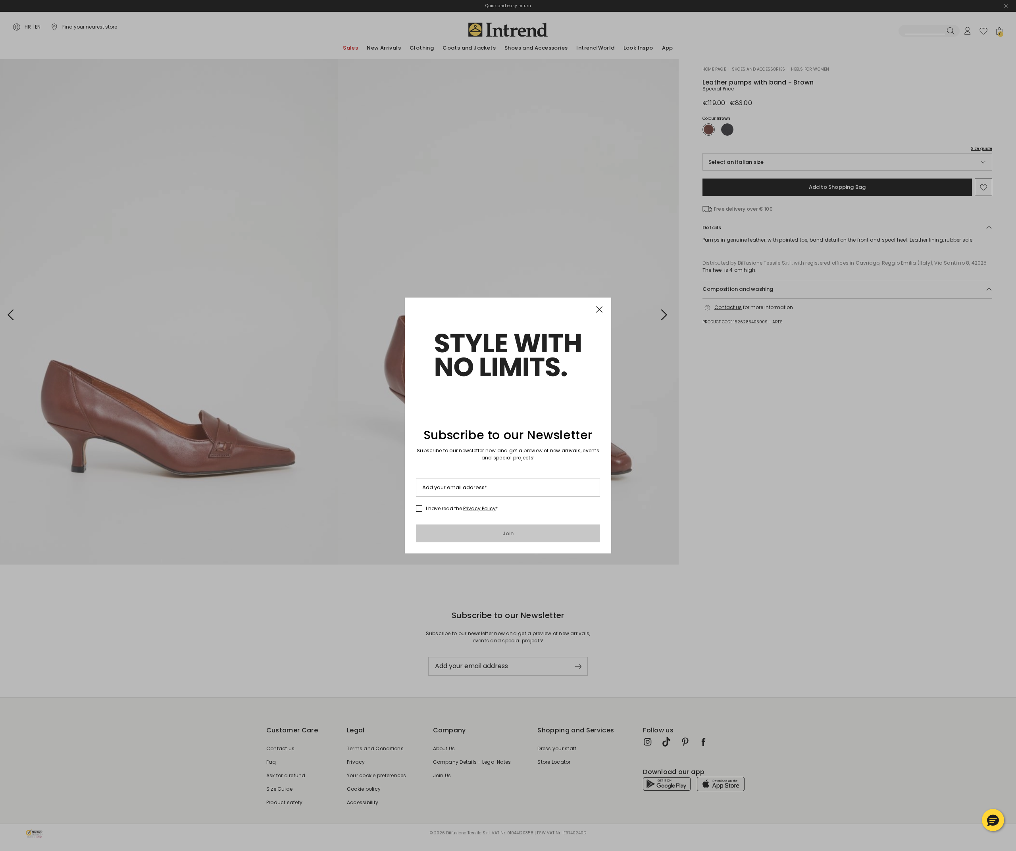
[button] (993, 820)
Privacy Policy (479, 508)
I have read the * (462, 508)
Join (508, 533)
